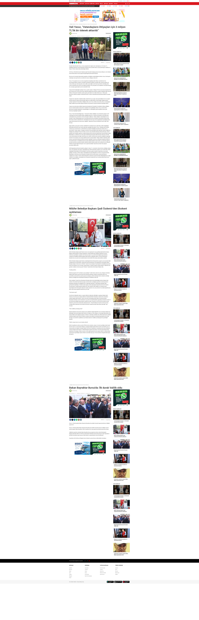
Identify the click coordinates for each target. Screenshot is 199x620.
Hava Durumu (102, 574)
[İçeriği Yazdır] (81, 62)
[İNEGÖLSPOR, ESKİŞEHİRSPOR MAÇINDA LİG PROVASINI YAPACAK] (121, 72)
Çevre (116, 569)
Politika (93, 3)
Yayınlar (101, 569)
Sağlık (111, 3)
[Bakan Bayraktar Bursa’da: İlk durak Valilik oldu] (121, 268)
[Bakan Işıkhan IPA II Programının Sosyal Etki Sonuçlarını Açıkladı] (121, 57)
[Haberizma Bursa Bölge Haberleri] (73, 4)
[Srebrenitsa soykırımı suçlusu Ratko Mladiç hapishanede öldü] (121, 297)
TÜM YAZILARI (108, 33)
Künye (86, 571)
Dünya (98, 3)
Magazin (106, 3)
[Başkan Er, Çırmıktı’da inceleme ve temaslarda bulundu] (121, 283)
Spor (102, 3)
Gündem (82, 3)
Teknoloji (115, 3)
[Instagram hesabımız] (87, 560)
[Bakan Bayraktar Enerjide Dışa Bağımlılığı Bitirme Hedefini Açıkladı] (121, 102)
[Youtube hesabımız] (89, 560)
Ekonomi (88, 3)
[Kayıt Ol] (126, 3)
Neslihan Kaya (74, 33)
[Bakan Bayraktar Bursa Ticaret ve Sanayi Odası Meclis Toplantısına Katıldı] (121, 86)
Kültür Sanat (117, 572)
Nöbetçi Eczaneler (103, 572)
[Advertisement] (64, 24)
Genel (110, 217)
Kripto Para (102, 571)
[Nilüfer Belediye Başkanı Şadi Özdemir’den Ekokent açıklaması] (121, 253)
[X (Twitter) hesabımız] (85, 560)
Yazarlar (86, 569)
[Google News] (108, 62)
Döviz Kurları (87, 574)
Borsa (86, 572)
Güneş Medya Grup (80, 581)
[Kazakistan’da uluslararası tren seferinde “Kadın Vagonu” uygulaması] (121, 117)
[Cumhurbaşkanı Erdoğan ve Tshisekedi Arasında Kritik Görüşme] (121, 239)
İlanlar (70, 571)
